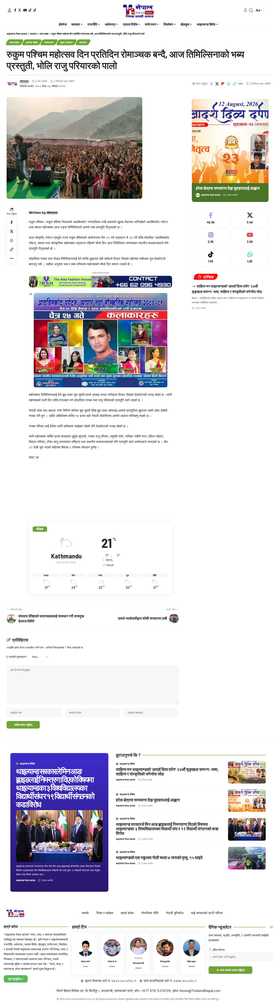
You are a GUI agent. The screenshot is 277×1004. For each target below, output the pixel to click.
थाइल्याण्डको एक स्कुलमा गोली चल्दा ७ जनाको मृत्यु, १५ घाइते (159, 857)
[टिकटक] (30, 10)
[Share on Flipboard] (223, 84)
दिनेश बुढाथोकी (165, 961)
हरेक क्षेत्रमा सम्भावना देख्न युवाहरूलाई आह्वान (228, 188)
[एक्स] (19, 10)
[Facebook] (210, 218)
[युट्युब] (25, 10)
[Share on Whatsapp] (228, 84)
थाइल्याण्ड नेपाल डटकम (210, 194)
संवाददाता (24, 81)
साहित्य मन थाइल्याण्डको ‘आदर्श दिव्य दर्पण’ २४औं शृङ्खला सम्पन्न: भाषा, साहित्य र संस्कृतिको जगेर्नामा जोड (167, 771)
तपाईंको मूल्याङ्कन (17, 657)
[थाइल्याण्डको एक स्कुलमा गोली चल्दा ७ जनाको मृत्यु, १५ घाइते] (247, 858)
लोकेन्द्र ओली (85, 961)
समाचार (83, 42)
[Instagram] (210, 238)
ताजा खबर (14, 42)
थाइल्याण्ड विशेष (27, 763)
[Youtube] (250, 238)
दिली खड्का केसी (138, 963)
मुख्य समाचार (66, 42)
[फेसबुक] (15, 10)
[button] (9, 10)
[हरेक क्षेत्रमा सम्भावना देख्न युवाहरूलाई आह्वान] (230, 141)
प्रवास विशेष (32, 42)
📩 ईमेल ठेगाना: (217, 950)
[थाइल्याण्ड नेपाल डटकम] (138, 10)
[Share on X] (217, 84)
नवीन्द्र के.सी (112, 961)
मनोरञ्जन (49, 42)
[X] (250, 218)
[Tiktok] (34, 10)
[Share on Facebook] (211, 84)
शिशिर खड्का (191, 961)
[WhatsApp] (250, 257)
